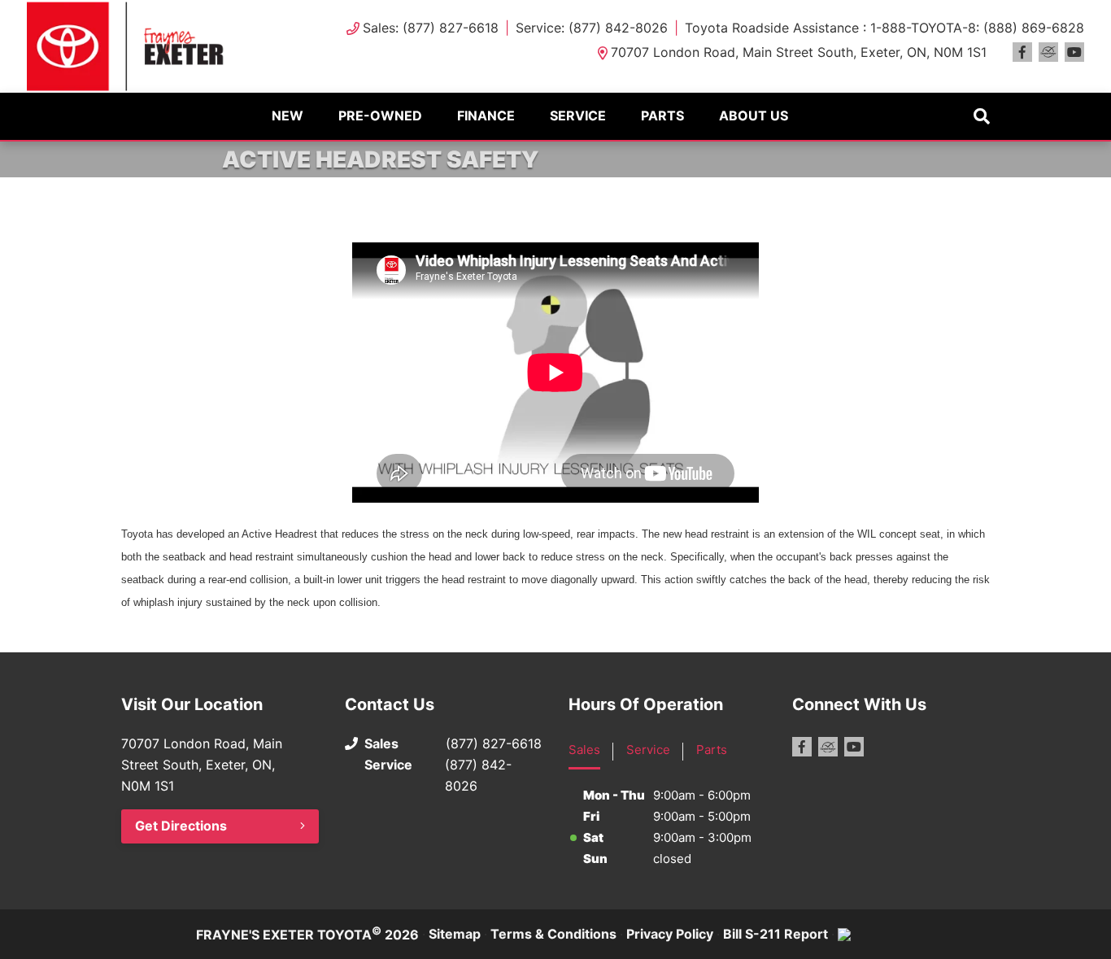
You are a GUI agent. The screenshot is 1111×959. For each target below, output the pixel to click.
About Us (753, 115)
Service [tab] (648, 749)
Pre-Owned (380, 115)
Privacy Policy (669, 934)
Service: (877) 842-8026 (592, 28)
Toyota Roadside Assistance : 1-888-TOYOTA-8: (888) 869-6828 (884, 28)
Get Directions (181, 825)
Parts (662, 115)
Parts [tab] (711, 749)
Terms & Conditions (553, 934)
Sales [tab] (584, 749)
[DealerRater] (1048, 52)
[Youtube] (1074, 52)
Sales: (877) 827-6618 (431, 28)
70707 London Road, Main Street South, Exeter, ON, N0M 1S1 (799, 52)
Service (578, 115)
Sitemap (455, 934)
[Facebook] (1022, 52)
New (287, 115)
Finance (486, 115)
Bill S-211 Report (775, 934)
